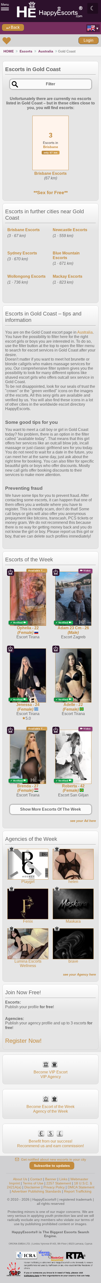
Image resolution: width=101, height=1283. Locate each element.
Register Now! (23, 1040)
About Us (20, 1179)
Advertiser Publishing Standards (36, 1191)
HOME (8, 51)
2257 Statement (58, 1183)
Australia (45, 51)
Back (15, 27)
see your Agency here (79, 974)
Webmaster (79, 1179)
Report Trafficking (77, 1191)
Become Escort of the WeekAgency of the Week (50, 1109)
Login (88, 40)
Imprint (14, 1183)
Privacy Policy (54, 1187)
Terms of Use (33, 1183)
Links (63, 1179)
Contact (36, 1179)
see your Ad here (83, 821)
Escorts (26, 51)
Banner (50, 1179)
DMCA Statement (81, 1187)
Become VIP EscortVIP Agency (50, 1074)
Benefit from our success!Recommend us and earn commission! (50, 1143)
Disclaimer (32, 1187)
